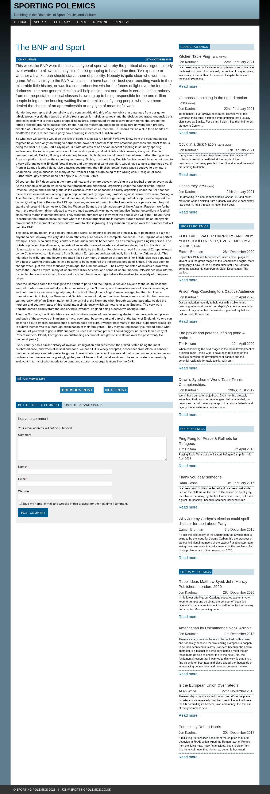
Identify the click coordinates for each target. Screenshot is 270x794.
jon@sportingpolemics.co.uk (86, 789)
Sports (40, 22)
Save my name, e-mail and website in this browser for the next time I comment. (75, 503)
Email (22, 479)
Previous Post (77, 390)
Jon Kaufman (26, 59)
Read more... (190, 86)
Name (22, 466)
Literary (62, 22)
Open (81, 22)
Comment (24, 434)
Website (23, 491)
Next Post (116, 390)
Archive (123, 22)
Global (20, 22)
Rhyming (101, 22)
